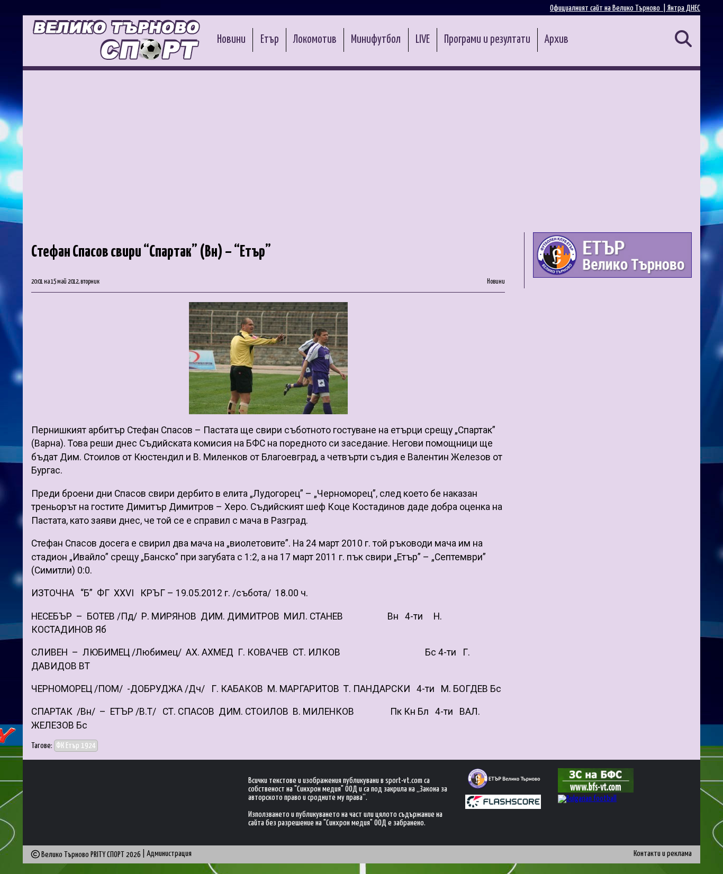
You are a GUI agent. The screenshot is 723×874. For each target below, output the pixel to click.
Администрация (169, 854)
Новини (231, 39)
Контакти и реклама (663, 854)
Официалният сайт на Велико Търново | (608, 8)
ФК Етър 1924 (76, 746)
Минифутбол (376, 39)
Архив (556, 39)
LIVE (422, 39)
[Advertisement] (361, 150)
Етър (269, 39)
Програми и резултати (487, 39)
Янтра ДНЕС (683, 8)
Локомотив (315, 39)
